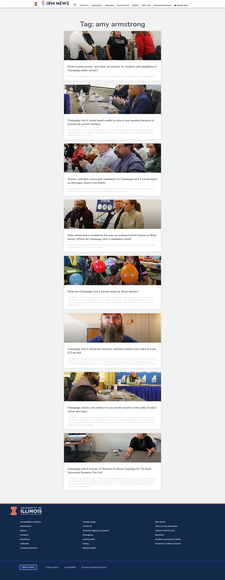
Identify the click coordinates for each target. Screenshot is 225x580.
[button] (75, 4)
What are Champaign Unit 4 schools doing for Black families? (103, 291)
